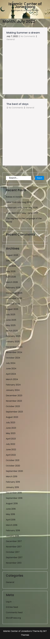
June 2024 (11, 368)
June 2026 (11, 265)
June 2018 (11, 508)
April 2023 (11, 438)
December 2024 (14, 346)
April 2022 (11, 454)
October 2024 (13, 357)
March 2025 (12, 330)
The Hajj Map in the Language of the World (24, 220)
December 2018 (14, 492)
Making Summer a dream (23, 32)
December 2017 (14, 541)
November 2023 (14, 400)
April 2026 (11, 276)
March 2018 (11, 525)
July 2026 (10, 260)
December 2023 (14, 395)
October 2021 (12, 460)
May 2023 (10, 433)
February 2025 (13, 336)
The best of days (17, 104)
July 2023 (10, 422)
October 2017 (12, 552)
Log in (9, 601)
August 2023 (12, 417)
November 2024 (14, 352)
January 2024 (13, 390)
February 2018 (13, 530)
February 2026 (13, 287)
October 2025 (13, 303)
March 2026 (12, 282)
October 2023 (13, 406)
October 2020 (13, 465)
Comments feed (14, 612)
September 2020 (14, 471)
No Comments (28, 36)
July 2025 (10, 314)
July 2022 (10, 444)
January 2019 (12, 487)
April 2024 (11, 373)
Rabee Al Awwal (14, 196)
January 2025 (12, 341)
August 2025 (12, 309)
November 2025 (14, 298)
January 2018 (12, 535)
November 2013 (13, 562)
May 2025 (11, 325)
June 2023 (11, 427)
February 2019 (13, 481)
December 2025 (14, 292)
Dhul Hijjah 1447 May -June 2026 (22, 213)
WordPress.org (13, 617)
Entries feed (12, 607)
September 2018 (14, 498)
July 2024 (10, 363)
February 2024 (13, 384)
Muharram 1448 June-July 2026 (22, 207)
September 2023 (14, 411)
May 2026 (11, 271)
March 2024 (12, 379)
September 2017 (14, 557)
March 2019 (11, 476)
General (10, 39)
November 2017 (14, 546)
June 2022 (11, 449)
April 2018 (10, 519)
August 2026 (12, 255)
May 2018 (10, 514)
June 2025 (11, 319)
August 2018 (12, 503)
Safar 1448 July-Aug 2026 (18, 202)
